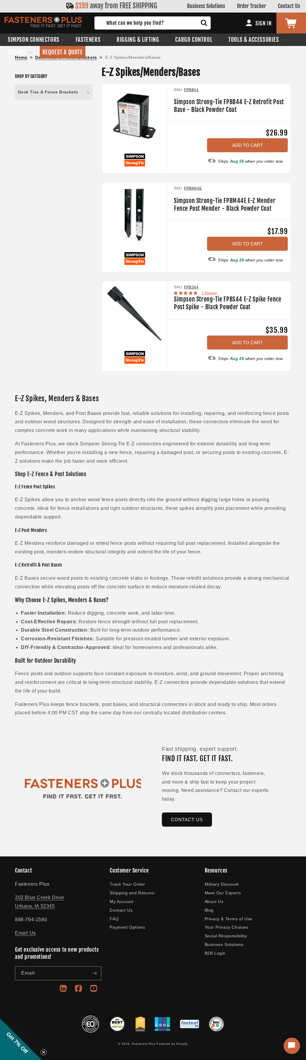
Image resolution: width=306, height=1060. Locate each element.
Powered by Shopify (172, 1043)
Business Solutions (206, 6)
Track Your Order (127, 884)
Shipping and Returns (132, 892)
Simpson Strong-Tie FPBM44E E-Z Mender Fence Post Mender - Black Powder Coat (225, 204)
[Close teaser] (44, 1052)
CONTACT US (187, 819)
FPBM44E (193, 188)
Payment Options (127, 927)
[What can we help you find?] (204, 23)
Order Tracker (251, 6)
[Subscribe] (94, 973)
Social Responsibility (226, 935)
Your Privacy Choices (226, 927)
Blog (209, 910)
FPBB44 (191, 90)
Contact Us (289, 6)
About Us (214, 901)
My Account (121, 901)
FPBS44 (191, 287)
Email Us (25, 933)
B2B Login (215, 953)
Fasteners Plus (143, 1043)
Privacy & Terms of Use (229, 918)
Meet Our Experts (223, 892)
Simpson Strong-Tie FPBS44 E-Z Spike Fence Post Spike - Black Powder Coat (227, 303)
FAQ (114, 918)
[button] (36, 39)
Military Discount (222, 884)
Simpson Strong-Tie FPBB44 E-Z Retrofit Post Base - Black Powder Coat (229, 105)
